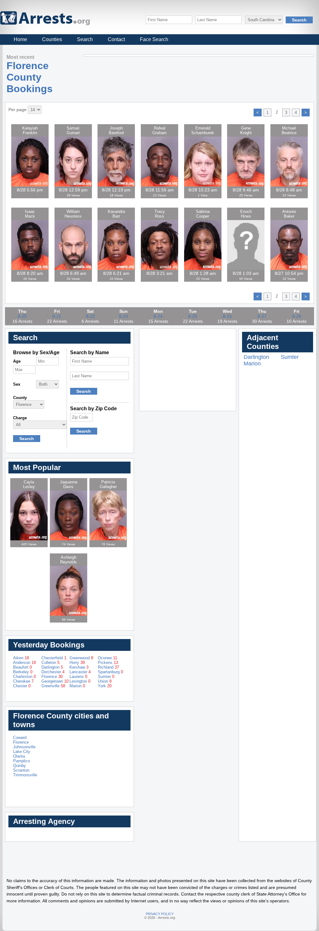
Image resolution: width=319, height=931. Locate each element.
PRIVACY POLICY (160, 914)
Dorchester (52, 672)
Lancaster (80, 672)
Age (17, 361)
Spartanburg (110, 672)
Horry (77, 662)
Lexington (79, 681)
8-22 (90, 316)
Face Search (154, 39)
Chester (22, 686)
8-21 (56, 316)
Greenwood (81, 658)
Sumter (106, 676)
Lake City (21, 751)
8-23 (123, 316)
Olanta (19, 756)
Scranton (21, 770)
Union (105, 681)
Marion (77, 686)
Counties (52, 39)
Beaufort (22, 667)
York (105, 686)
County (20, 397)
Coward (19, 737)
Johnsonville (24, 747)
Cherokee (23, 681)
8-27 (262, 316)
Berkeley (22, 672)
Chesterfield (53, 658)
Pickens (108, 662)
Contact (116, 39)
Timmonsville (25, 775)
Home (20, 39)
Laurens (78, 676)
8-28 (296, 316)
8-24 (158, 316)
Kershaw (78, 667)
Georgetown (55, 681)
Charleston (24, 676)
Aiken (21, 658)
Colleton (50, 662)
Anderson (24, 662)
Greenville (53, 686)
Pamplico (21, 761)
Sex (16, 384)
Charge (20, 418)
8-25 (192, 316)
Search (85, 39)
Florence (52, 676)
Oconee (107, 658)
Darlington (52, 667)
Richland (108, 667)
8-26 (227, 316)
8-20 (22, 316)
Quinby (19, 765)
